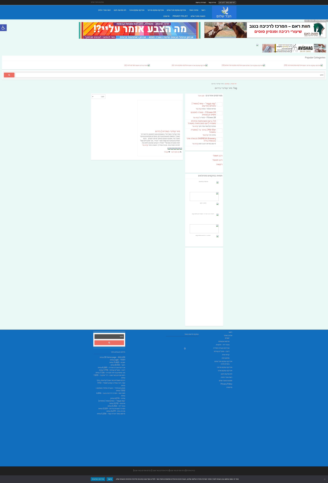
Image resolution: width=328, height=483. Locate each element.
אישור (110, 479)
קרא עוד (145, 145)
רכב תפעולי (217, 160)
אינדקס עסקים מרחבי (155, 10)
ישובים (123, 362)
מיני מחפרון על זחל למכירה (115, 373)
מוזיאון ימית (225, 358)
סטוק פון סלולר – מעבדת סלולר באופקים (111, 388)
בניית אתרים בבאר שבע (161, 470)
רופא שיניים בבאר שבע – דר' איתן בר (112, 375)
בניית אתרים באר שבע (177, 470)
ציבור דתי (122, 406)
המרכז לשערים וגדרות (117, 408)
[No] (325, 479)
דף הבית (233, 84)
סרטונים (166, 16)
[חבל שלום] (224, 18)
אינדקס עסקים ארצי (136, 10)
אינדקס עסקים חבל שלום (176, 10)
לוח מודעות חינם (120, 10)
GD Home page (110, 357)
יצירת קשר (212, 2)
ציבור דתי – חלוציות (222, 345)
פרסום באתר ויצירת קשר (116, 414)
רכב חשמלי (217, 155)
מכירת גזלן (121, 411)
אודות (123, 398)
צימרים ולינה (225, 364)
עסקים (227, 84)
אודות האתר (193, 10)
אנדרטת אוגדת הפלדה (117, 367)
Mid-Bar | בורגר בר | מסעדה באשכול (203, 130)
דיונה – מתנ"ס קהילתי (117, 370)
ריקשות (219, 164)
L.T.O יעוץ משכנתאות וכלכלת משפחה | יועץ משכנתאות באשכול (202, 122)
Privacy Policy (180, 16)
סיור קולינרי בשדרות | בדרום (167, 131)
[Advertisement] (204, 286)
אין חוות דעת (175, 152)
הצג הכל (201, 96)
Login (116, 360)
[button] (3, 27)
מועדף (166, 152)
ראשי (203, 10)
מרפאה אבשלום (223, 341)
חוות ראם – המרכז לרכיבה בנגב (114, 393)
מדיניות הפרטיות (98, 479)
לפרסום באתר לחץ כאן (227, 2)
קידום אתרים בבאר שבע (142, 470)
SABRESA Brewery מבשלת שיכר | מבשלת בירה (201, 139)
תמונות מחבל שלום (198, 16)
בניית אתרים (190, 470)
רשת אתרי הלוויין (104, 10)
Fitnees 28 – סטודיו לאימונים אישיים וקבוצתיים (203, 113)
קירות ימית (225, 355)
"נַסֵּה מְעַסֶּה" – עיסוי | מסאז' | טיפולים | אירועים (204, 104)
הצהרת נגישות (201, 2)
